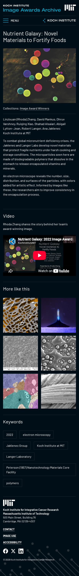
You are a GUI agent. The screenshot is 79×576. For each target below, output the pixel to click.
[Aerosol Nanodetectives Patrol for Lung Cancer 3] (20, 353)
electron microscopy (36, 434)
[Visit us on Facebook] (5, 551)
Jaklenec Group (16, 445)
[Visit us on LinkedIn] (20, 551)
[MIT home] (70, 8)
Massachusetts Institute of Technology (26, 513)
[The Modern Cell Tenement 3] (20, 315)
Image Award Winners (34, 108)
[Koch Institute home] (59, 21)
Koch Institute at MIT (51, 445)
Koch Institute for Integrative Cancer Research (31, 509)
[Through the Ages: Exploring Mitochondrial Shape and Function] (20, 391)
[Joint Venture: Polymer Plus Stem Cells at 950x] (58, 353)
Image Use (9, 535)
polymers (12, 483)
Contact (9, 529)
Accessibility (12, 542)
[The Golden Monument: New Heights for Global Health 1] (58, 315)
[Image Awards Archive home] (32, 9)
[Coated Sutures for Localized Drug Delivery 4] (58, 391)
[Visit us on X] (13, 551)
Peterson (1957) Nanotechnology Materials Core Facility (37, 470)
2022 (9, 434)
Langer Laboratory (18, 456)
